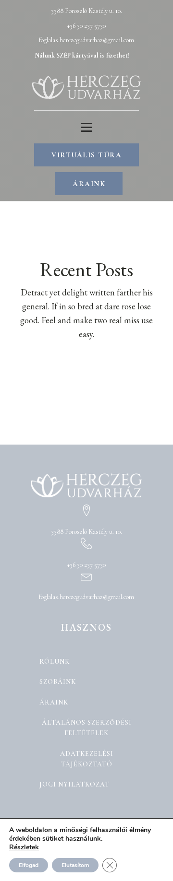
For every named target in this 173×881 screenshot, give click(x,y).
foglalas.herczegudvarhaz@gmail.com (86, 40)
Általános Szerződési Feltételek (87, 727)
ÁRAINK (89, 183)
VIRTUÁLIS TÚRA (86, 155)
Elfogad (28, 865)
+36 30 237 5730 (86, 26)
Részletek (24, 847)
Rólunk (54, 662)
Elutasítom (75, 865)
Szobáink (57, 682)
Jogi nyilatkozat (74, 784)
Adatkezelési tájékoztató (86, 759)
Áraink (53, 702)
